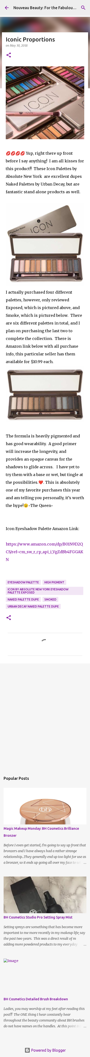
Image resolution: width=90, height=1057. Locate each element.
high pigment (54, 582)
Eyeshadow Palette (23, 582)
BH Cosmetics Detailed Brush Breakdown (36, 999)
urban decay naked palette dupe (33, 606)
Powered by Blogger (48, 1050)
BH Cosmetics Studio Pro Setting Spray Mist (38, 917)
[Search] (83, 8)
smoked (50, 599)
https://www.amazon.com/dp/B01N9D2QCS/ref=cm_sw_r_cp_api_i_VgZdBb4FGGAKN (44, 552)
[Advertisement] (45, 716)
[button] (9, 55)
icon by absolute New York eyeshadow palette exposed (38, 591)
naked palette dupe (23, 599)
